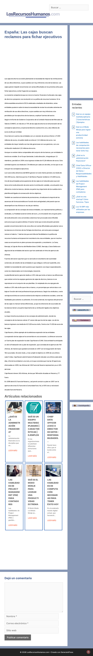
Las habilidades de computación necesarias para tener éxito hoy (82, 146)
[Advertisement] (34, 59)
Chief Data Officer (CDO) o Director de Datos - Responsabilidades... (53, 428)
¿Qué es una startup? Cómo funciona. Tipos (82, 199)
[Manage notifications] (88, 652)
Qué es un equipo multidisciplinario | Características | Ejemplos (33, 425)
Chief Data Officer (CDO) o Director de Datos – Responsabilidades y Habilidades (84, 170)
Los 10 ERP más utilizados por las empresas (83, 209)
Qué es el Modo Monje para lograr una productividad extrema (33, 492)
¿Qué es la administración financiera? (82, 158)
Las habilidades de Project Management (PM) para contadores (14, 492)
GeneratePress (67, 652)
